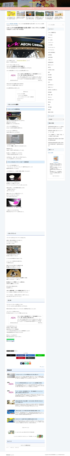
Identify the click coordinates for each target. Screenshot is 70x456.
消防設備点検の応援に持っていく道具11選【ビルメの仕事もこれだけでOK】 (56, 127)
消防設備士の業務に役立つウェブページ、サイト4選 (55, 131)
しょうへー (56, 162)
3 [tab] (36, 21)
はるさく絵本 (50, 152)
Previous (5, 15)
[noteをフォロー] (26, 363)
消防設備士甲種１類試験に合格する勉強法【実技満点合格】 (56, 139)
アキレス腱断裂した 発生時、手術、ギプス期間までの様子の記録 (56, 135)
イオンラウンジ (20, 98)
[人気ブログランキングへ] (8, 340)
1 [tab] (33, 21)
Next (64, 15)
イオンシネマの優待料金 (23, 95)
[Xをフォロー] (23, 363)
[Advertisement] (26, 33)
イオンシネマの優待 (21, 93)
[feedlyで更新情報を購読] (28, 363)
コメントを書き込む (25, 445)
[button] (30, 358)
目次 (24, 91)
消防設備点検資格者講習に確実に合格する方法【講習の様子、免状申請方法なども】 (56, 144)
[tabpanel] (11, 15)
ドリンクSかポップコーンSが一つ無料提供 (26, 96)
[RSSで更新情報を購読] (30, 363)
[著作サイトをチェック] (21, 363)
